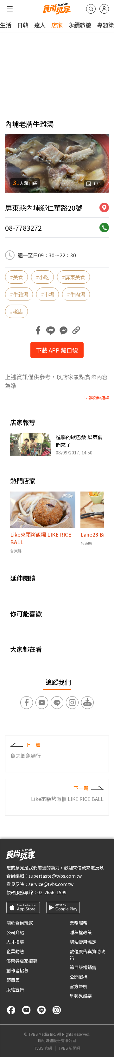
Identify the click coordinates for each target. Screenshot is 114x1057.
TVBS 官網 (43, 1048)
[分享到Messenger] (63, 330)
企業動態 (15, 951)
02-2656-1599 (51, 892)
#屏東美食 (73, 277)
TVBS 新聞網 (69, 1048)
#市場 (47, 294)
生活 (5, 25)
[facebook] (11, 1010)
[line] (41, 1010)
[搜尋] (91, 9)
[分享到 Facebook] (38, 330)
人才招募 (15, 942)
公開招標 (78, 977)
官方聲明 (78, 986)
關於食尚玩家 (19, 923)
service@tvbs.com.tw (50, 884)
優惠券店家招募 (21, 961)
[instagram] (56, 1010)
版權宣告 (15, 989)
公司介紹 (15, 932)
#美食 (16, 277)
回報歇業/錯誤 (97, 397)
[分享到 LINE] (50, 330)
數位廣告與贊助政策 (87, 954)
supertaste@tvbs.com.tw (55, 876)
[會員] (104, 9)
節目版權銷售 (83, 967)
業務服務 (78, 923)
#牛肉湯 (76, 294)
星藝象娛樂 (81, 996)
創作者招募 (17, 970)
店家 (57, 25)
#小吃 (42, 277)
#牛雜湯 (19, 294)
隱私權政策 (81, 932)
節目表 (13, 980)
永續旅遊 (79, 25)
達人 (40, 25)
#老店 (16, 311)
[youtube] (26, 1010)
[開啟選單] (10, 9)
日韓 (22, 25)
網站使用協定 (83, 942)
